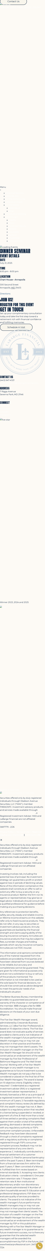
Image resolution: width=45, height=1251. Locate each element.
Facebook (5, 409)
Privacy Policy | (8, 832)
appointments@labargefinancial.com (19, 383)
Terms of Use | (24, 832)
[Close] (1, 840)
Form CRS (18, 835)
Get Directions (7, 397)
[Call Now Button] (39, 1245)
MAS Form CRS (33, 835)
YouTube (4, 406)
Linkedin (4, 412)
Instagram (5, 415)
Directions (5, 293)
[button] (16, 327)
